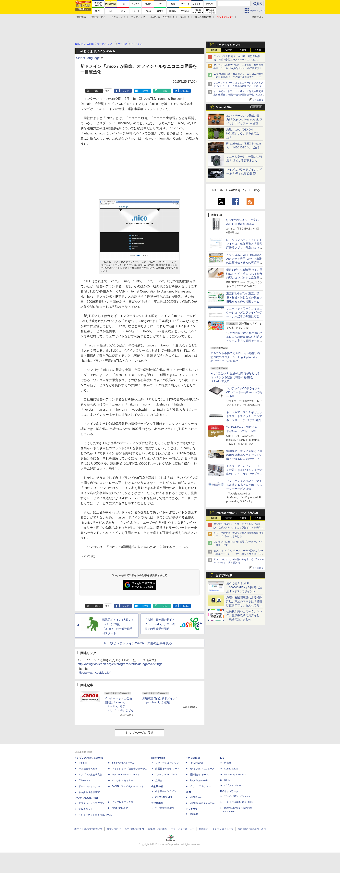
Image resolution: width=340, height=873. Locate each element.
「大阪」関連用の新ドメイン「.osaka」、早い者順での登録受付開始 (160, 624)
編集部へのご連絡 (157, 829)
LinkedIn (184, 91)
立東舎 (158, 780)
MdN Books (196, 797)
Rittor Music (158, 757)
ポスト (97, 91)
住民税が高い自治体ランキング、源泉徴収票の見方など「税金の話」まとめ (244, 615)
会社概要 (203, 829)
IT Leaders (84, 780)
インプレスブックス (122, 802)
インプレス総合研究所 (90, 774)
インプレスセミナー (122, 780)
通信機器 (81, 17)
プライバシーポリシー (183, 829)
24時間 (228, 50)
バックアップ (138, 17)
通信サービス (98, 17)
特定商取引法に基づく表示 (252, 829)
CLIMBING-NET (163, 797)
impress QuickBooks (235, 774)
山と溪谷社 (157, 786)
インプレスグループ (223, 829)
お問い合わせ (114, 829)
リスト (108, 91)
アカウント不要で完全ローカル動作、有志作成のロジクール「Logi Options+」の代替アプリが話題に (235, 357)
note (165, 91)
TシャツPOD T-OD (166, 774)
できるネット (86, 809)
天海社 (227, 762)
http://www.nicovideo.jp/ (94, 672)
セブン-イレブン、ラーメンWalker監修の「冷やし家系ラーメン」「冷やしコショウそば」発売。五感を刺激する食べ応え (238, 554)
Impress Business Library (125, 774)
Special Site (224, 107)
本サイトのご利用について (88, 829)
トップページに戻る (139, 732)
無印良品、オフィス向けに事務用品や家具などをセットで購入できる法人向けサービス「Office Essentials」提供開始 (244, 458)
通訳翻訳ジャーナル (200, 774)
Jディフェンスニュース (202, 768)
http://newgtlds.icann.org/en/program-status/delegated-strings (120, 664)
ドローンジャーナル (89, 786)
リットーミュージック (167, 762)
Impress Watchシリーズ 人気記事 (237, 512)
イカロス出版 (193, 757)
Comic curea (231, 768)
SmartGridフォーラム (123, 762)
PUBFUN (225, 780)
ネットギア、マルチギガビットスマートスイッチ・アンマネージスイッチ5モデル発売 (244, 416)
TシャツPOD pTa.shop (237, 796)
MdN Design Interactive (202, 803)
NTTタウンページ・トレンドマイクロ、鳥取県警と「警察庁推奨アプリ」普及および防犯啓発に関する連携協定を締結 (244, 247)
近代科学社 (157, 803)
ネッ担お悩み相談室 (89, 792)
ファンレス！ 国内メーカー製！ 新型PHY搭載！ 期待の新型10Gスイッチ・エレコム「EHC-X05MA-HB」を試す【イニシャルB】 (237, 59)
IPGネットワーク (229, 791)
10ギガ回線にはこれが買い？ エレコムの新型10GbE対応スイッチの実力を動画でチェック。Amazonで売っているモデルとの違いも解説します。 (245, 340)
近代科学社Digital (164, 808)
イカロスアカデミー (200, 786)
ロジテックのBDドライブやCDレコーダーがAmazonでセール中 (244, 392)
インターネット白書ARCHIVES (95, 815)
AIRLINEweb (196, 762)
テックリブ (192, 809)
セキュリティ (118, 17)
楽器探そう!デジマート (167, 768)
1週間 (243, 50)
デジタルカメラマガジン (91, 803)
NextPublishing (120, 808)
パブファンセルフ (233, 785)
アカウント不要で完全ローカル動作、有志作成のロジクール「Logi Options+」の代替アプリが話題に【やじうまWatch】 (238, 68)
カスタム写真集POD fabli (238, 802)
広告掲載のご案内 (134, 829)
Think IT (83, 762)
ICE (222, 757)
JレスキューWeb (199, 780)
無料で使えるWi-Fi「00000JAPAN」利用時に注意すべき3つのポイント (244, 587)
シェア (125, 91)
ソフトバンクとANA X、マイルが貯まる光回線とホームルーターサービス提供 (244, 484)
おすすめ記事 (224, 575)
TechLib (194, 814)
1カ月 (258, 50)
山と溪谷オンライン (165, 791)
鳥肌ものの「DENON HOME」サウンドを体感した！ (242, 133)
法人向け (184, 17)
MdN (188, 792)
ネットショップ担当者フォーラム (129, 768)
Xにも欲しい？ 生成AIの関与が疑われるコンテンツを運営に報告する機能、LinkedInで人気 (235, 377)
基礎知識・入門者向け (162, 17)
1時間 (214, 50)
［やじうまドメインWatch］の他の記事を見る (139, 643)
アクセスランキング (228, 44)
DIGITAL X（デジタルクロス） (128, 786)
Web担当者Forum (88, 768)
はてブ (145, 91)
